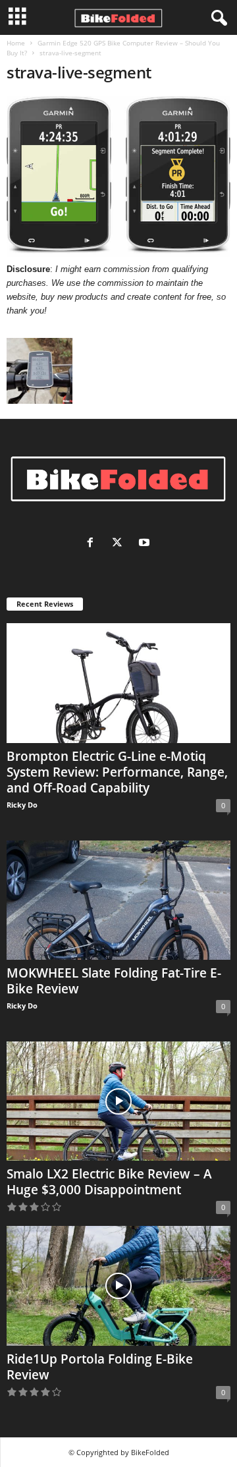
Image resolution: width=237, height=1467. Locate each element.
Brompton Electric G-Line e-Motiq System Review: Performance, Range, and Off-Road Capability (117, 772)
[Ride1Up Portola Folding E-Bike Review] (118, 1285)
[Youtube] (146, 544)
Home (16, 42)
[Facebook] (93, 544)
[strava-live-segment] (118, 176)
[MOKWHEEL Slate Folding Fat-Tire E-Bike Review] (118, 900)
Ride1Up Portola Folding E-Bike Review (100, 1366)
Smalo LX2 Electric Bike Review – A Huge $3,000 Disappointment (109, 1181)
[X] (120, 544)
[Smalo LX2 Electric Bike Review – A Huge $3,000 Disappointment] (118, 1101)
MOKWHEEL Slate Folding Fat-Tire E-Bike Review (114, 980)
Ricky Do (22, 805)
